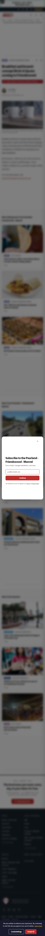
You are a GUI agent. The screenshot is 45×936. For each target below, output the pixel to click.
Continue (22, 478)
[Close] (37, 441)
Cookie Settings (16, 932)
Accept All (30, 932)
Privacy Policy (35, 483)
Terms (28, 483)
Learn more (38, 926)
